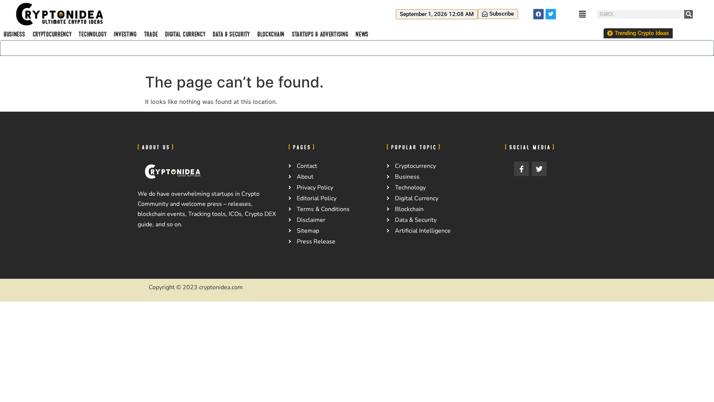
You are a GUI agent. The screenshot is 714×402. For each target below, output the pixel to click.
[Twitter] (551, 14)
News (362, 34)
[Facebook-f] (521, 169)
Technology (92, 34)
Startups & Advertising (320, 34)
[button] (437, 14)
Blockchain (270, 34)
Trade (151, 34)
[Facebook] (538, 14)
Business (14, 34)
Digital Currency (185, 34)
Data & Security (231, 34)
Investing (125, 34)
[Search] (688, 14)
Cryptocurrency (52, 34)
